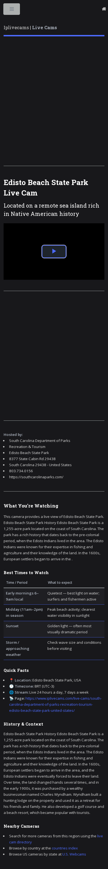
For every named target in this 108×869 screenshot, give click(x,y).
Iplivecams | (30, 28)
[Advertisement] (54, 101)
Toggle (12, 10)
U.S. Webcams (74, 854)
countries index (65, 848)
